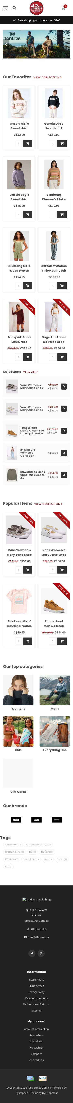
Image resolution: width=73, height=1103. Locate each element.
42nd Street (12, 844)
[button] (6, 44)
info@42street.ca (38, 937)
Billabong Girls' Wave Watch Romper (19, 270)
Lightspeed (21, 1092)
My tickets (36, 1041)
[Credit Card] (30, 1078)
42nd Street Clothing (38, 844)
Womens (8, 676)
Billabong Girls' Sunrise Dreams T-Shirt (19, 626)
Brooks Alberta (14, 851)
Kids (5, 718)
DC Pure (47, 851)
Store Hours (36, 979)
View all (29, 372)
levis (48, 859)
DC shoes (11, 859)
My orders (36, 1035)
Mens (43, 676)
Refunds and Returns (36, 1004)
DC (32, 851)
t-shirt (62, 859)
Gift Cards (9, 760)
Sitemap (36, 1010)
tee (8, 866)
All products (36, 1060)
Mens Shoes (31, 859)
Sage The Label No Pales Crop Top (53, 342)
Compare (36, 1054)
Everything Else (49, 718)
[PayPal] (43, 1078)
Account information (36, 1029)
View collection (46, 77)
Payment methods (36, 998)
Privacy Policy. (36, 992)
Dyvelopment (50, 1092)
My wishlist (36, 1047)
